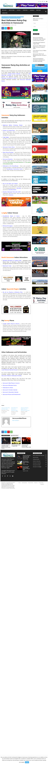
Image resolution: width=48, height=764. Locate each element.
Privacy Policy (41, 482)
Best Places (4, 10)
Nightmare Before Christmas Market (12, 125)
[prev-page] (28, 435)
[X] (45, 2)
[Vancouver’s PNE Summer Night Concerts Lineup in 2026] (26, 440)
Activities (18, 10)
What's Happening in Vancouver (38, 455)
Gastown (11, 195)
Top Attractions (24, 482)
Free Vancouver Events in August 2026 (16, 445)
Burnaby (19, 188)
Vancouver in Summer (37, 463)
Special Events (35, 457)
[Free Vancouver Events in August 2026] (16, 440)
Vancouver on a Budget (37, 466)
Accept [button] (27, 762)
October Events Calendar (14, 73)
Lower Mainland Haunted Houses (9, 370)
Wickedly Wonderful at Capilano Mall (12, 260)
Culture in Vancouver (36, 461)
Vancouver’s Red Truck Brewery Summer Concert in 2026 (39, 55)
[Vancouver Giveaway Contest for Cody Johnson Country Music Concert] (6, 440)
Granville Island (12, 189)
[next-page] (30, 435)
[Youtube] (46, 2)
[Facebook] (39, 2)
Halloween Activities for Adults (9, 78)
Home (2, 15)
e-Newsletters (4, 12)
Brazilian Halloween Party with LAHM (12, 192)
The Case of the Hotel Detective (15, 162)
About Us (35, 482)
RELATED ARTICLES (5, 435)
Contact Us (42, 484)
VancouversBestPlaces (6, 24)
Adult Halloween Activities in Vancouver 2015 (14, 409)
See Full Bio (15, 420)
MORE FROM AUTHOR (14, 435)
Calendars (32, 10)
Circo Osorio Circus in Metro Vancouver (39, 51)
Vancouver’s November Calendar (10, 392)
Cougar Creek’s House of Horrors (11, 323)
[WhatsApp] (11, 28)
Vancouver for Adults (12, 16)
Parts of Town (11, 10)
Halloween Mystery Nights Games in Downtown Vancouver (25, 409)
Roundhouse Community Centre (14, 169)
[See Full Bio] (18, 420)
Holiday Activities (7, 15)
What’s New (38, 10)
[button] (45, 11)
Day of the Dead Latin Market (10, 183)
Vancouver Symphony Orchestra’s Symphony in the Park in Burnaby (39, 60)
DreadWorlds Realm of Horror (11, 216)
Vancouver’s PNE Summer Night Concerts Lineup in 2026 (26, 446)
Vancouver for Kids (20, 16)
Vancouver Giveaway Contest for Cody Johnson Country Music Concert (6, 446)
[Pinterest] (43, 2)
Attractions (25, 10)
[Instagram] (41, 2)
